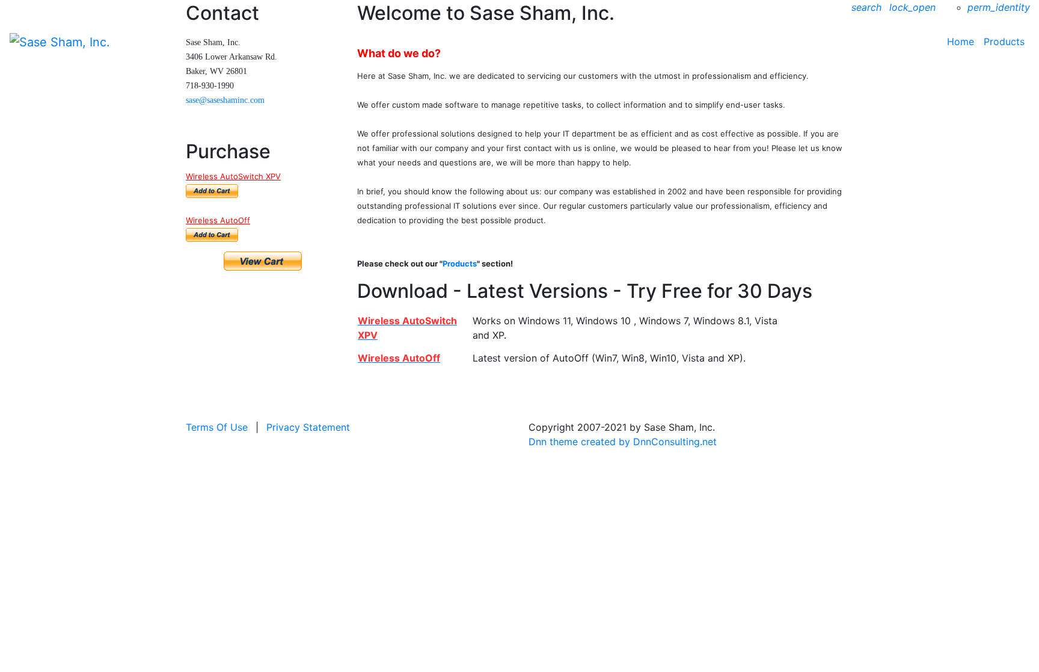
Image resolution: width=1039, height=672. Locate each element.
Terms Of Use (217, 427)
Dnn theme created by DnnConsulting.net (623, 442)
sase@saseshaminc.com (225, 100)
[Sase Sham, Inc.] (60, 41)
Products (1004, 41)
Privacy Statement (308, 427)
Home (960, 41)
